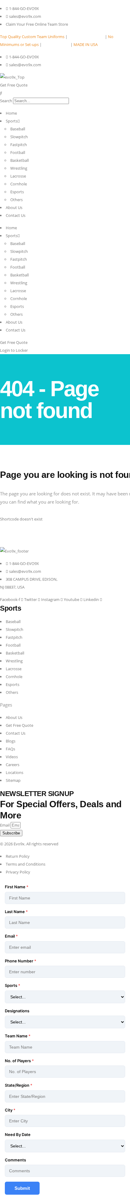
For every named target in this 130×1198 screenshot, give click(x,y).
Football (17, 152)
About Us (14, 207)
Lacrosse (18, 176)
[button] (65, 93)
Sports (12, 121)
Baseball (17, 129)
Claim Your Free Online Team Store (37, 24)
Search (6, 100)
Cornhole (18, 184)
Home (11, 113)
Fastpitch (18, 144)
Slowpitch (19, 136)
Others (16, 199)
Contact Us (15, 215)
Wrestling (18, 168)
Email (5, 825)
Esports (17, 191)
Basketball (19, 160)
